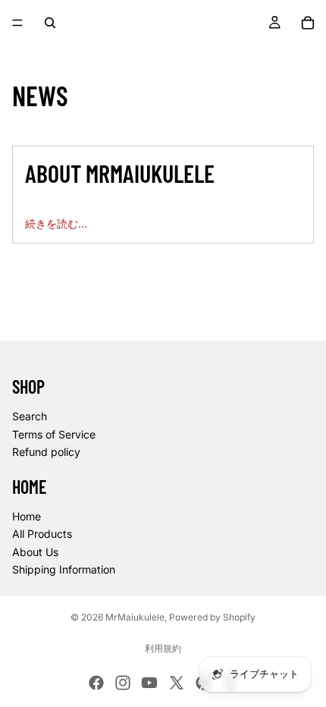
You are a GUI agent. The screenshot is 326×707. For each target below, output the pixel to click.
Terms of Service (54, 434)
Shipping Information (63, 569)
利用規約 (163, 648)
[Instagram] (123, 683)
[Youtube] (149, 683)
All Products (42, 533)
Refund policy (46, 451)
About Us (35, 551)
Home (26, 516)
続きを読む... (56, 223)
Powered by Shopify (212, 617)
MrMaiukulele (135, 617)
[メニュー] (17, 22)
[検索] (50, 22)
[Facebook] (96, 683)
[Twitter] (177, 683)
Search (29, 416)
